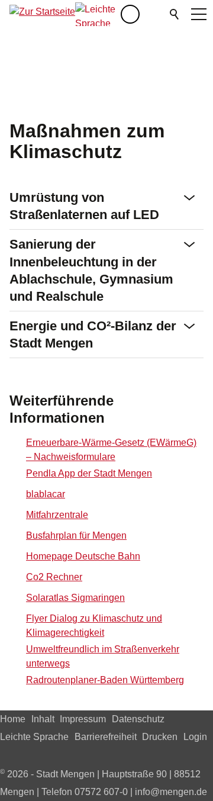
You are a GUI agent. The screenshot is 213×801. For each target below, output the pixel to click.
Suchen (175, 14)
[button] (154, 14)
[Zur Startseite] (42, 14)
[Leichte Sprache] (98, 14)
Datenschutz (138, 719)
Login (195, 737)
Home (12, 719)
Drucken (160, 737)
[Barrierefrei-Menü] (130, 14)
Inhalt (42, 719)
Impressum (83, 719)
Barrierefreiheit (106, 737)
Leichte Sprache (34, 737)
